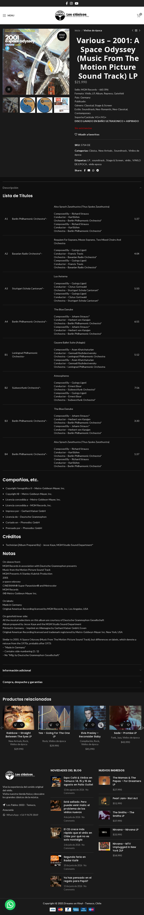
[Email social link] (89, 170)
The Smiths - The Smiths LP (123, 814)
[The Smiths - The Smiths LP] (104, 817)
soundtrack (98, 160)
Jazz (119, 737)
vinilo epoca (95, 164)
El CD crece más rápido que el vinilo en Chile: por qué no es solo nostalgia (78, 834)
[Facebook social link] (67, 3)
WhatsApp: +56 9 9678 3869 (22, 814)
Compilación (86, 741)
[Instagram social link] (71, 3)
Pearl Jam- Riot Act (125, 798)
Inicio (78, 30)
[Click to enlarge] (8, 89)
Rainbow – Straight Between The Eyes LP (19, 734)
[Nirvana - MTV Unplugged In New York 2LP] (104, 849)
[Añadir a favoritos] (22, 725)
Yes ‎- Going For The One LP (54, 734)
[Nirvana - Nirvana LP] (104, 832)
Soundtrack (120, 150)
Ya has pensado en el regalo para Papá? (77, 879)
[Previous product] (132, 30)
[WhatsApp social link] (93, 170)
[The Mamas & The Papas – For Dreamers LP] (104, 783)
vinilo (128, 160)
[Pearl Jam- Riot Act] (104, 801)
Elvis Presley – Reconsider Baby (90, 734)
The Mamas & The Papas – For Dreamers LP (127, 781)
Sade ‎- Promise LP (125, 733)
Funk (113, 737)
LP (88, 160)
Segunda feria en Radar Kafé (75, 858)
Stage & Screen (114, 160)
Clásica (93, 150)
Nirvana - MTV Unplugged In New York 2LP (124, 847)
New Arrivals (105, 150)
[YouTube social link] (76, 3)
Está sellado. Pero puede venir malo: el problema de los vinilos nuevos (77, 807)
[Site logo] (72, 15)
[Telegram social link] (97, 170)
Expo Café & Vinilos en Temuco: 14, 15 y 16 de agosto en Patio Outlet (78, 781)
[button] (15, 725)
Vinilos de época (93, 30)
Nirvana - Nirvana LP (125, 829)
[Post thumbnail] (56, 785)
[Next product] (139, 30)
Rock (25, 741)
